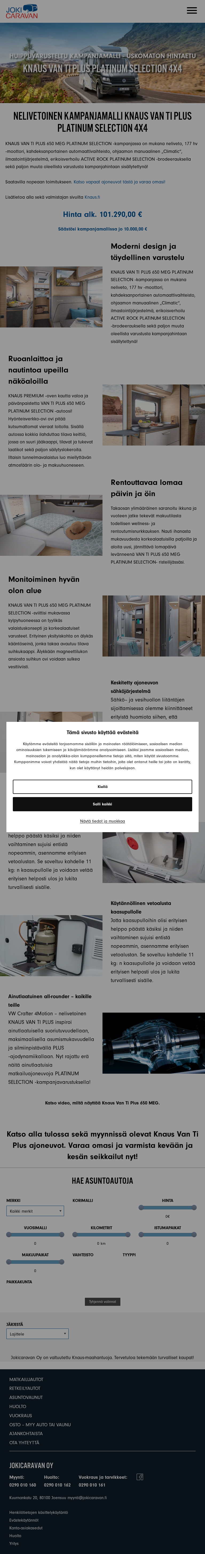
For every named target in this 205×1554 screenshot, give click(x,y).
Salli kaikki (102, 804)
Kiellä (103, 786)
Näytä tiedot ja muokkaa (102, 821)
